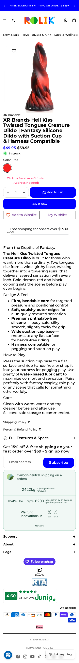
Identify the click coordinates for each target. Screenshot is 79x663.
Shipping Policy (15, 422)
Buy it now (39, 204)
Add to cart (55, 192)
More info (39, 526)
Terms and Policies (39, 647)
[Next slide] (74, 5)
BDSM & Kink (41, 34)
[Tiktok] (39, 656)
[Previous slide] (4, 5)
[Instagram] (25, 656)
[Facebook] (18, 656)
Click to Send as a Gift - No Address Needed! (26, 180)
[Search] (13, 20)
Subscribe (58, 462)
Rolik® (44, 639)
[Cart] (74, 20)
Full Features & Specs (28, 438)
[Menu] (4, 20)
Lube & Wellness (66, 34)
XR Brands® (11, 115)
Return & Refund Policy (20, 429)
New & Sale (11, 34)
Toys (25, 34)
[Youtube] (32, 656)
